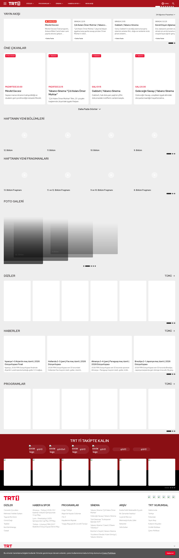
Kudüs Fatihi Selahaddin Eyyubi (130, 513)
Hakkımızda (152, 513)
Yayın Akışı (152, 523)
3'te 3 (64, 520)
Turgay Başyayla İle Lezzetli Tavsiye (74, 527)
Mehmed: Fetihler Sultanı (13, 516)
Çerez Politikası (109, 553)
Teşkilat (6, 527)
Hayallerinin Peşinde (69, 523)
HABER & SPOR (41, 508)
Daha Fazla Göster (88, 112)
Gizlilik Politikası (154, 530)
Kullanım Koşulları (154, 527)
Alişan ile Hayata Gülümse (71, 516)
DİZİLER (8, 508)
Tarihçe (151, 516)
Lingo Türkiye (67, 513)
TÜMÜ (168, 278)
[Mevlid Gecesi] (24, 33)
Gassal (6, 533)
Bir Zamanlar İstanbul (127, 516)
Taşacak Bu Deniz (10, 520)
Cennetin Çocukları (11, 513)
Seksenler (122, 527)
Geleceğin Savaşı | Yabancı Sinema (103, 519)
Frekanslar (152, 520)
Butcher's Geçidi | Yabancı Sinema (103, 534)
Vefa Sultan (123, 530)
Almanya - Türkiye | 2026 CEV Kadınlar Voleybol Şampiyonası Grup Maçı (44, 515)
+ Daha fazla (49, 41)
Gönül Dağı (8, 523)
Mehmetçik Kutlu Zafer (127, 523)
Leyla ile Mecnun (125, 520)
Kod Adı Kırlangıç (10, 530)
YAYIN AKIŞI (89, 4)
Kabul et (170, 553)
